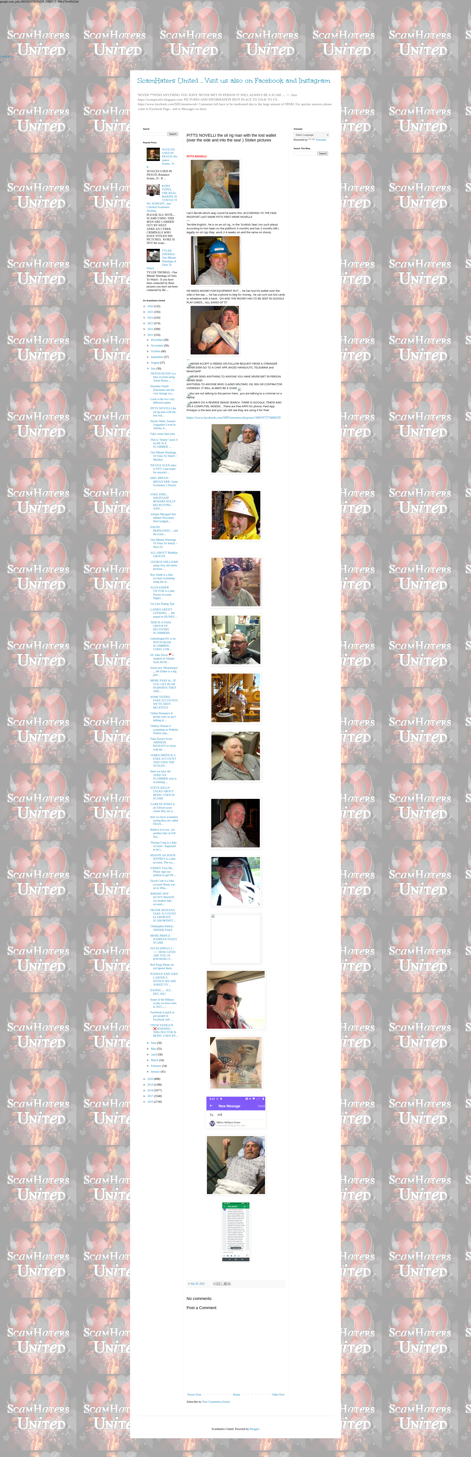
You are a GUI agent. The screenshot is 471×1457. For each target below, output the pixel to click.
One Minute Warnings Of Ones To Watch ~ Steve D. (163, 543)
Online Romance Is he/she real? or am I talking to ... (163, 717)
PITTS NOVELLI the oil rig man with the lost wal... (163, 412)
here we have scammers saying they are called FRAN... (164, 820)
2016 (150, 1101)
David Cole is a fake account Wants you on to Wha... (162, 884)
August (155, 362)
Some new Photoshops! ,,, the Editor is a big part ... (164, 671)
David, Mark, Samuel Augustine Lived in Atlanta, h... (163, 425)
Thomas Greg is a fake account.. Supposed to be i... (163, 846)
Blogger (254, 1429)
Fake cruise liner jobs (162, 433)
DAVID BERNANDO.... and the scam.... (164, 531)
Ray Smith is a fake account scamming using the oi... (162, 578)
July (153, 368)
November (157, 345)
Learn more (6, 56)
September (157, 357)
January (156, 1071)
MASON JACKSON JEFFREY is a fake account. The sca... (163, 859)
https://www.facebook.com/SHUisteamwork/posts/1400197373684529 (234, 417)
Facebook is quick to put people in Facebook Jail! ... (162, 1016)
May (154, 1048)
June (154, 1042)
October (156, 351)
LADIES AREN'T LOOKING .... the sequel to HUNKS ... (164, 613)
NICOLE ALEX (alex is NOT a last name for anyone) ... (163, 469)
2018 (150, 1090)
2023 (150, 323)
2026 (150, 306)
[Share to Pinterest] (229, 1284)
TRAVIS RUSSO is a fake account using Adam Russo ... (163, 377)
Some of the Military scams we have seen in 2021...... (163, 1003)
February (156, 1065)
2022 (150, 329)
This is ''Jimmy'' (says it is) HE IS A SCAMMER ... (164, 443)
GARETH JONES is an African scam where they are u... (162, 808)
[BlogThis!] (218, 1284)
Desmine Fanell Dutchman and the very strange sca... (162, 390)
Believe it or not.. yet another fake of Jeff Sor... (163, 833)
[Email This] (215, 1284)
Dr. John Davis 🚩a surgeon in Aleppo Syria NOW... (162, 658)
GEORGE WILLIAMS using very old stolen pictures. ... (164, 565)
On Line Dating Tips (162, 603)
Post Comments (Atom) (216, 1401)
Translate (321, 139)
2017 (150, 1096)
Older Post (278, 1394)
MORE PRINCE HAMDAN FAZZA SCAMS (163, 939)
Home (236, 1394)
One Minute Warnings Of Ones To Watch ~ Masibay (163, 456)
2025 (150, 311)
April (154, 1054)
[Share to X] (222, 1284)
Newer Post (194, 1394)
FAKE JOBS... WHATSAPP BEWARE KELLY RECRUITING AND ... (163, 501)
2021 (150, 334)
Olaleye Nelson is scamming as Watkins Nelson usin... (164, 729)
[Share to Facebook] (225, 1284)
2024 (150, 317)
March (155, 1060)
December (157, 339)
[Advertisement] (110, 29)
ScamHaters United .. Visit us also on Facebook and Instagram (233, 80)
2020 (150, 1078)
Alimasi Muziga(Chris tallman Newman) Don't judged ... (163, 518)
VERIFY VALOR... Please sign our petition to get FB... (163, 872)
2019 (150, 1084)
